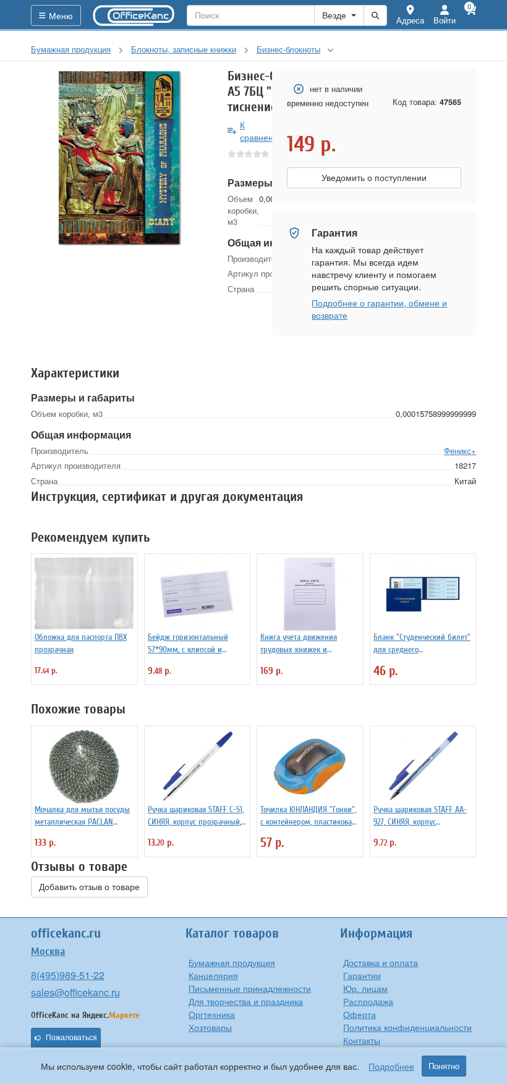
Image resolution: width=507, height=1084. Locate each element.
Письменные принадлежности (250, 988)
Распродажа (368, 1001)
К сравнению (262, 131)
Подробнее (391, 1066)
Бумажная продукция (232, 962)
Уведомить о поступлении (374, 178)
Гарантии (362, 975)
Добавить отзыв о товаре (89, 887)
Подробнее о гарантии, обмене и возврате (379, 308)
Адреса (410, 20)
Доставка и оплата (380, 962)
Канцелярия (213, 975)
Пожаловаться (71, 1037)
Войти (444, 20)
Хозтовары (210, 1027)
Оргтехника (212, 1014)
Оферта (359, 1014)
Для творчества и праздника (246, 1001)
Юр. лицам (365, 988)
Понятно (443, 1066)
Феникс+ (460, 450)
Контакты (361, 1040)
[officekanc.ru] (134, 15)
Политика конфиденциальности (407, 1027)
